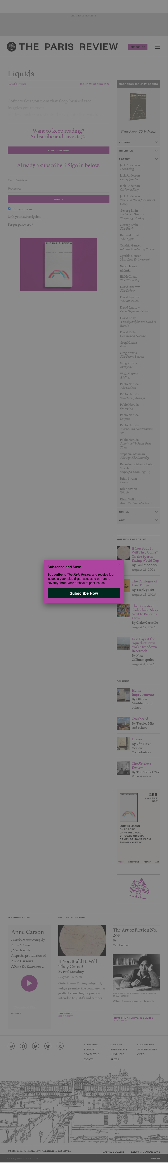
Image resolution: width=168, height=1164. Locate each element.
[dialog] (84, 581)
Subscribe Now (84, 593)
